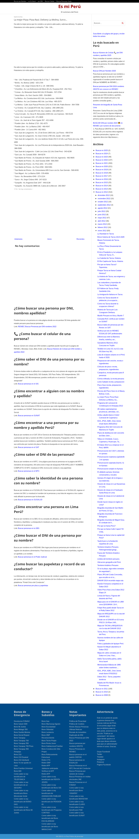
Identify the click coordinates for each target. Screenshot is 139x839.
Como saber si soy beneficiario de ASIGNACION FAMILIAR (51, 793)
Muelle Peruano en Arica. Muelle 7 (110, 316)
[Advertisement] (49, 47)
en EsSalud (32, 1)
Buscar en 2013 (102, 189)
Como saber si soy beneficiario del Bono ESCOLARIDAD (50, 818)
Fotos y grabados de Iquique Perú (110, 644)
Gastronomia (18, 17)
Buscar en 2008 (102, 695)
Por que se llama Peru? (106, 526)
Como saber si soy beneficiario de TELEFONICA (21, 776)
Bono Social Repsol (21, 735)
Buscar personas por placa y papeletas (33, 585)
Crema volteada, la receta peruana (110, 379)
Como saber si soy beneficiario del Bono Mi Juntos (23, 810)
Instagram (101, 759)
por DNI (40, 1)
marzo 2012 (102, 224)
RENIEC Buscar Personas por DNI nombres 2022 (37, 326)
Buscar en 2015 (102, 182)
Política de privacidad (76, 836)
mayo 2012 (102, 218)
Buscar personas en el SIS (28, 384)
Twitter (99, 754)
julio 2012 (102, 211)
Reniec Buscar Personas (79, 727)
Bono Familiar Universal (23, 768)
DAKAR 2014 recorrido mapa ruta (110, 580)
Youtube (100, 757)
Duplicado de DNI (76, 735)
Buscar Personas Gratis (64, 1)
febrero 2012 (103, 227)
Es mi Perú (69, 6)
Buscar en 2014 (102, 186)
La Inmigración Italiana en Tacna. (110, 294)
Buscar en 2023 (102, 157)
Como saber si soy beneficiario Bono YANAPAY (76, 790)
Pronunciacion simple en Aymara (110, 469)
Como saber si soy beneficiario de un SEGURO (21, 785)
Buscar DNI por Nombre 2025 (104, 71)
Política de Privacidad (77, 721)
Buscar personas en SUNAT (29, 415)
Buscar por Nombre (20, 1)
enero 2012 (102, 231)
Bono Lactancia (48, 732)
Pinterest (100, 762)
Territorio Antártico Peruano (107, 565)
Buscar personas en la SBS (28, 528)
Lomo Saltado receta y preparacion (110, 382)
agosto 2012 (103, 208)
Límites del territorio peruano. (108, 559)
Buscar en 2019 (102, 170)
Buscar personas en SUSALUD (30, 500)
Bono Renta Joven (49, 743)
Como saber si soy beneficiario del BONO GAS (22, 801)
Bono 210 (17, 754)
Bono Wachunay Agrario (51, 724)
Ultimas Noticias (75, 729)
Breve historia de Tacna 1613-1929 (110, 237)
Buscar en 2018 (102, 173)
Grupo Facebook (103, 752)
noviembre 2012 (104, 198)
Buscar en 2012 (102, 192)
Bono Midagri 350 (21, 729)
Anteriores (18, 239)
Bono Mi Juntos (20, 727)
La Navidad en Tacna (105, 234)
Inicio (49, 239)
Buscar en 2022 (102, 160)
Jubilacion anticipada (50, 768)
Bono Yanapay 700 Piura (23, 746)
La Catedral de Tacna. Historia (109, 258)
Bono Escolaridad (48, 727)
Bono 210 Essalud (21, 757)
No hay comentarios (25, 189)
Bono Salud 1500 (20, 724)
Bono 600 (17, 771)
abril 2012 (102, 221)
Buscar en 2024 (102, 153)
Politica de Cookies (76, 724)
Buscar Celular (49, 1)
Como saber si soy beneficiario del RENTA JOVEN (51, 779)
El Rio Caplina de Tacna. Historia (110, 261)
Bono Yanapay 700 (21, 741)
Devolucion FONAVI (22, 721)
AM (57, 836)
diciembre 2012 (104, 195)
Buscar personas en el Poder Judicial (32, 557)
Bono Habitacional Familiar (52, 746)
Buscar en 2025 (102, 150)
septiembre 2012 (104, 205)
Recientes (80, 239)
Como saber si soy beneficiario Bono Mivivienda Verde (21, 793)
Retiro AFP (46, 765)
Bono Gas (45, 721)
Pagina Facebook (104, 765)
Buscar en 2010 (102, 692)
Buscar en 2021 (102, 163)
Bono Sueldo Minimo (22, 732)
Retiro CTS (46, 760)
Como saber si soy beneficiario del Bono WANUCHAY (50, 826)
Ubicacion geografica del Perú (109, 562)
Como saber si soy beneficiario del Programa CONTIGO (51, 810)
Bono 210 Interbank (21, 760)
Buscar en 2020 (102, 166)
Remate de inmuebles (77, 732)
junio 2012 (102, 214)
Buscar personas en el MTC (29, 471)
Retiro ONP (46, 763)
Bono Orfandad (47, 729)
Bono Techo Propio (49, 741)
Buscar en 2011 (102, 689)
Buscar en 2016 (102, 179)
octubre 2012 (103, 202)
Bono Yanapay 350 (21, 743)
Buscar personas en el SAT (28, 447)
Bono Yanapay (19, 738)
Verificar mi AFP (48, 771)
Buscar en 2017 (102, 176)
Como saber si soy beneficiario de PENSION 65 (51, 801)
